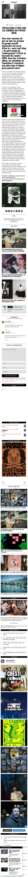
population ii (20, 219)
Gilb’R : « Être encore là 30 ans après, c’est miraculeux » (11, 551)
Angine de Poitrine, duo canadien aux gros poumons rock (13, 300)
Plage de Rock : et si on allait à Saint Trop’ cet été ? (14, 572)
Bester (12, 25)
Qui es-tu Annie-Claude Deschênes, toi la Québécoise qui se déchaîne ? (13, 275)
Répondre (7, 329)
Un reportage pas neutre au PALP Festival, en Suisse (14, 593)
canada (13, 219)
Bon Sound (7, 219)
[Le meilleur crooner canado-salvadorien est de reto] (14, 787)
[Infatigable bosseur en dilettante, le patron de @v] (14, 814)
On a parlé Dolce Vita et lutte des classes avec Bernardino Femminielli (13, 250)
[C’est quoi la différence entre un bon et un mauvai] (14, 705)
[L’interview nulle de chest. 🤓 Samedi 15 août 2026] (14, 678)
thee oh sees (14, 221)
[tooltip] (6, 211)
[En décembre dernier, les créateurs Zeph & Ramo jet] (14, 760)
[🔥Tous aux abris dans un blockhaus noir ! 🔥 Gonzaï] (14, 732)
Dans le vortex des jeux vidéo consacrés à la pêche (13, 507)
